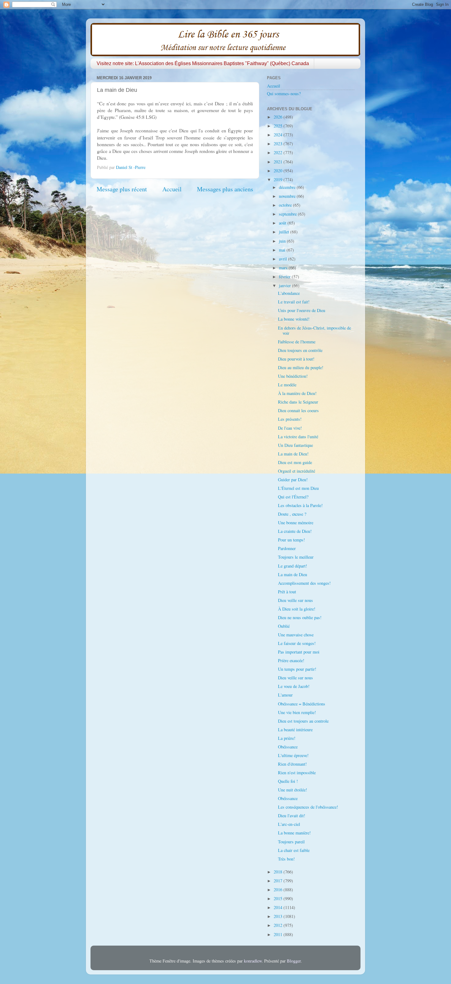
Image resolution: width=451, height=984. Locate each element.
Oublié (284, 626)
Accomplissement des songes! (304, 583)
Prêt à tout (287, 592)
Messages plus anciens (225, 189)
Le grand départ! (292, 566)
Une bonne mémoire (295, 522)
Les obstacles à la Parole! (300, 505)
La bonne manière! (294, 833)
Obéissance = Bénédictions (301, 704)
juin (283, 241)
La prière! (286, 738)
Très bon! (286, 859)
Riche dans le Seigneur (298, 402)
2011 (278, 934)
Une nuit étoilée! (292, 790)
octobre (286, 205)
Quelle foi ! (288, 781)
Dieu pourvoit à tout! (296, 359)
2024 (278, 135)
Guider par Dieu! (293, 479)
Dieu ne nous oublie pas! (300, 617)
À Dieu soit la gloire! (296, 609)
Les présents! (290, 419)
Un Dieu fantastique (295, 445)
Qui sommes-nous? (284, 93)
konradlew (253, 961)
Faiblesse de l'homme (296, 342)
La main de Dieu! (293, 454)
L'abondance (289, 293)
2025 (278, 126)
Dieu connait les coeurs (298, 410)
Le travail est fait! (294, 302)
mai (283, 250)
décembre (288, 187)
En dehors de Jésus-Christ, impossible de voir (314, 330)
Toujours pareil (291, 842)
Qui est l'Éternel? (293, 497)
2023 (278, 143)
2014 (278, 907)
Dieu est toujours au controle (303, 721)
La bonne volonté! (294, 319)
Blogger (294, 961)
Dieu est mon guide (295, 462)
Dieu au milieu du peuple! (300, 367)
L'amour (285, 695)
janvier (285, 285)
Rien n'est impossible (297, 772)
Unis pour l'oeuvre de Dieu (301, 310)
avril (283, 259)
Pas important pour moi (298, 652)
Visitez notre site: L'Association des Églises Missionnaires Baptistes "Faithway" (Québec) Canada (203, 63)
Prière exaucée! (291, 660)
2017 (278, 881)
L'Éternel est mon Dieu (298, 488)
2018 (278, 872)
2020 (278, 171)
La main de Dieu (292, 574)
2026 (278, 117)
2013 (278, 916)
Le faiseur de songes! (297, 643)
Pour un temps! (291, 540)
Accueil (172, 189)
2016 (278, 889)
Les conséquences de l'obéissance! (308, 807)
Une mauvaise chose (296, 635)
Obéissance (288, 747)
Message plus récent (122, 189)
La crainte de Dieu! (295, 531)
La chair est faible (294, 850)
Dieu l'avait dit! (291, 815)
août (283, 223)
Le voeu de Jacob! (294, 686)
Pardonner (287, 548)
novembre (288, 196)
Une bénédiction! (293, 376)
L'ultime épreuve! (293, 755)
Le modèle (287, 385)
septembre (288, 214)
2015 (278, 898)
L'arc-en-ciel (289, 824)
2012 (278, 925)
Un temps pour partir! (297, 669)
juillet (284, 232)
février (285, 276)
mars (284, 268)
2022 (278, 152)
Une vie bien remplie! (297, 712)
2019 (278, 179)
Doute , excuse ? (292, 514)
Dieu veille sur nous (295, 600)
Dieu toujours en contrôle (300, 350)
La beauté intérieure (295, 729)
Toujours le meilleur (296, 557)
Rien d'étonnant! (292, 764)
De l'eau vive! (290, 428)
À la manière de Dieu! (297, 393)
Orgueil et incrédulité (296, 471)
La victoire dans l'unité (298, 436)
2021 (278, 162)
